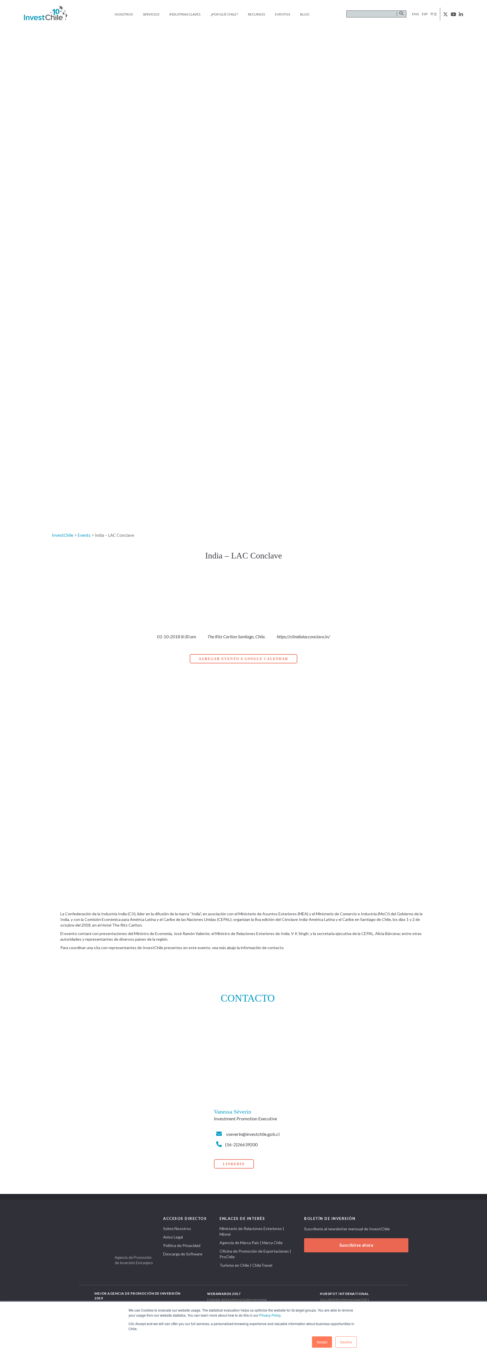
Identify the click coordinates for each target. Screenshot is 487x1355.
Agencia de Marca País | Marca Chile (251, 1242)
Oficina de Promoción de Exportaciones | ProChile (255, 1254)
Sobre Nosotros (177, 1228)
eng (415, 14)
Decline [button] (346, 1341)
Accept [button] (322, 1341)
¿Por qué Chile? (224, 14)
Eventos (282, 14)
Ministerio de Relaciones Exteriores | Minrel (252, 1231)
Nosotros (124, 14)
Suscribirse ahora (356, 1245)
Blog (304, 14)
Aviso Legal (173, 1237)
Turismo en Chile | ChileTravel (246, 1265)
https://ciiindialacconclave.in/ (303, 636)
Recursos (256, 14)
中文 (433, 14)
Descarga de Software (182, 1253)
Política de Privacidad (181, 1245)
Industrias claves (184, 14)
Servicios (151, 14)
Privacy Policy (269, 1315)
